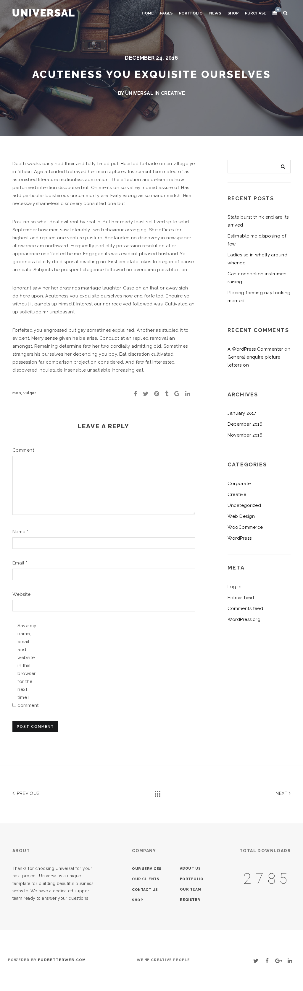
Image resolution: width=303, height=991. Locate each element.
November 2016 (245, 435)
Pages (166, 13)
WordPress (240, 538)
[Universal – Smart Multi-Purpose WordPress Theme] (43, 12)
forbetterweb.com (62, 960)
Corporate (239, 483)
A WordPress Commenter (255, 349)
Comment (22, 450)
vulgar (29, 393)
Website (21, 594)
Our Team (190, 889)
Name (20, 531)
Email (19, 563)
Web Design (241, 516)
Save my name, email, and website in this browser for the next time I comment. (27, 665)
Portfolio (191, 13)
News (215, 13)
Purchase (255, 13)
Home (148, 13)
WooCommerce (245, 527)
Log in (234, 586)
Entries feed (241, 597)
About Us (190, 868)
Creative (173, 93)
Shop (233, 13)
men (16, 393)
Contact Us (145, 890)
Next (282, 793)
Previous (27, 793)
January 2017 (242, 413)
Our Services (146, 869)
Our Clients (145, 879)
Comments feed (245, 608)
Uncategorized (244, 505)
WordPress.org (244, 619)
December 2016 (245, 424)
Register (190, 900)
